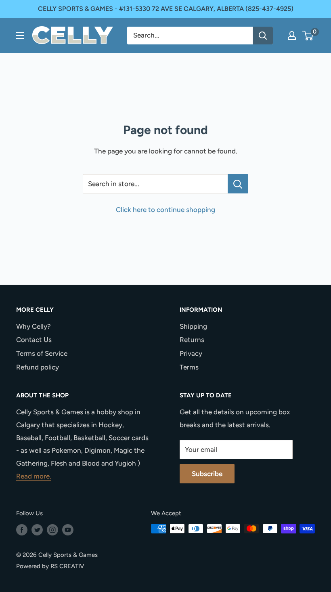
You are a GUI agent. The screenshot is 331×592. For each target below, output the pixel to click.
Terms (189, 367)
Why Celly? (33, 326)
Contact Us (34, 340)
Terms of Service (41, 353)
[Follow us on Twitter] (37, 529)
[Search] (263, 35)
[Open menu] (20, 35)
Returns (192, 340)
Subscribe (207, 474)
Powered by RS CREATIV (50, 566)
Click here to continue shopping (165, 210)
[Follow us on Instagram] (52, 529)
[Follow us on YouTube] (67, 529)
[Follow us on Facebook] (21, 529)
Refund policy (37, 367)
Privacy (191, 353)
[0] (308, 35)
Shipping (193, 326)
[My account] (292, 35)
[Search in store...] (238, 183)
